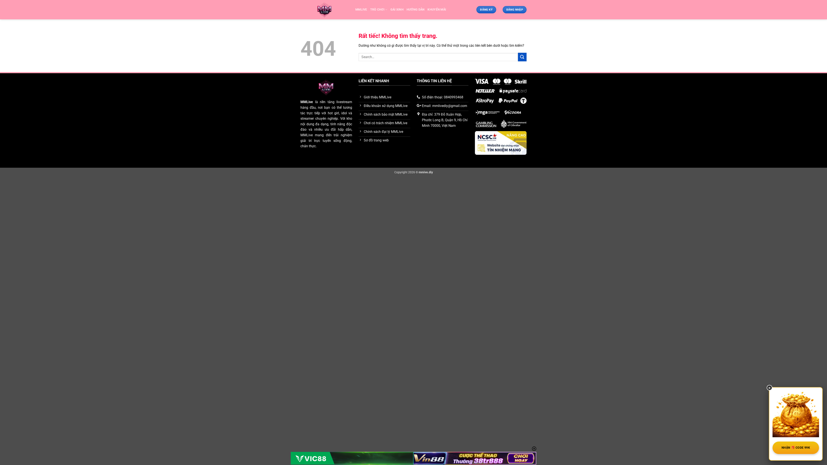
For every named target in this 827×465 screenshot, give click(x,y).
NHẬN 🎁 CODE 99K (796, 447)
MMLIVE (361, 9)
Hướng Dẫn (416, 9)
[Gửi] (522, 57)
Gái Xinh (397, 9)
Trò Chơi (377, 9)
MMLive (306, 102)
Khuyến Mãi (436, 9)
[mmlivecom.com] (324, 10)
